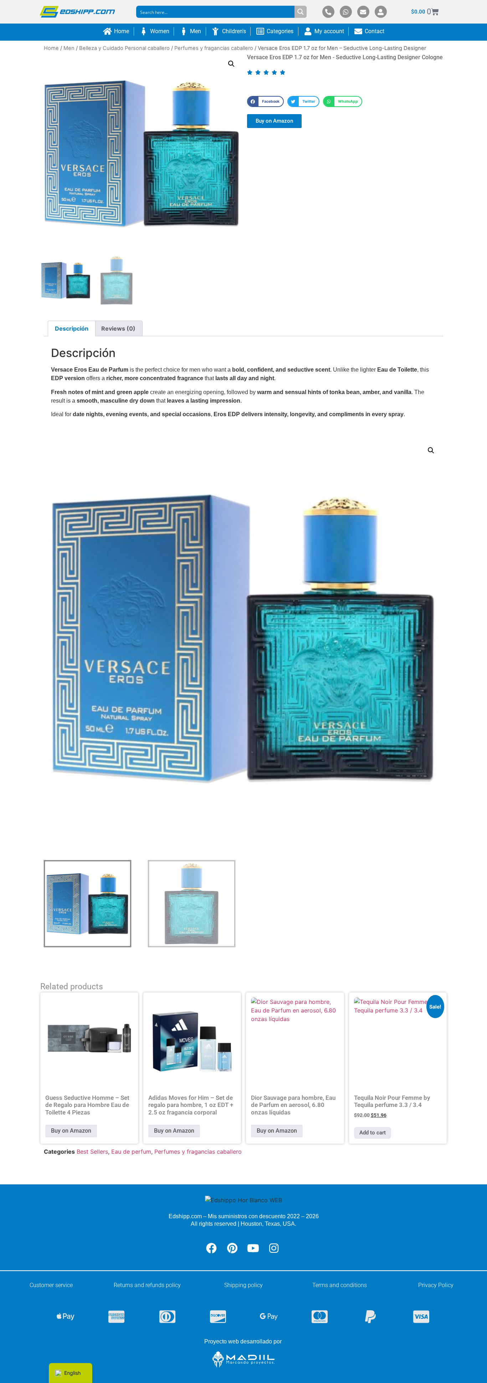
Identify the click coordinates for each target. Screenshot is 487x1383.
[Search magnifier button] (300, 12)
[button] (231, 63)
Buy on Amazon (71, 1130)
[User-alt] (381, 12)
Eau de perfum (131, 1151)
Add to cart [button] (372, 1132)
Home (51, 48)
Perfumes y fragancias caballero (213, 48)
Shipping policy (243, 1285)
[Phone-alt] (328, 12)
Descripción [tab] (71, 328)
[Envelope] (363, 12)
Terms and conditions (339, 1285)
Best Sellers (92, 1151)
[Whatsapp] (346, 12)
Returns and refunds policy (147, 1285)
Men (69, 48)
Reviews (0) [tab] (118, 328)
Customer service (51, 1285)
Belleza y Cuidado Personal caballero (124, 48)
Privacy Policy (435, 1285)
